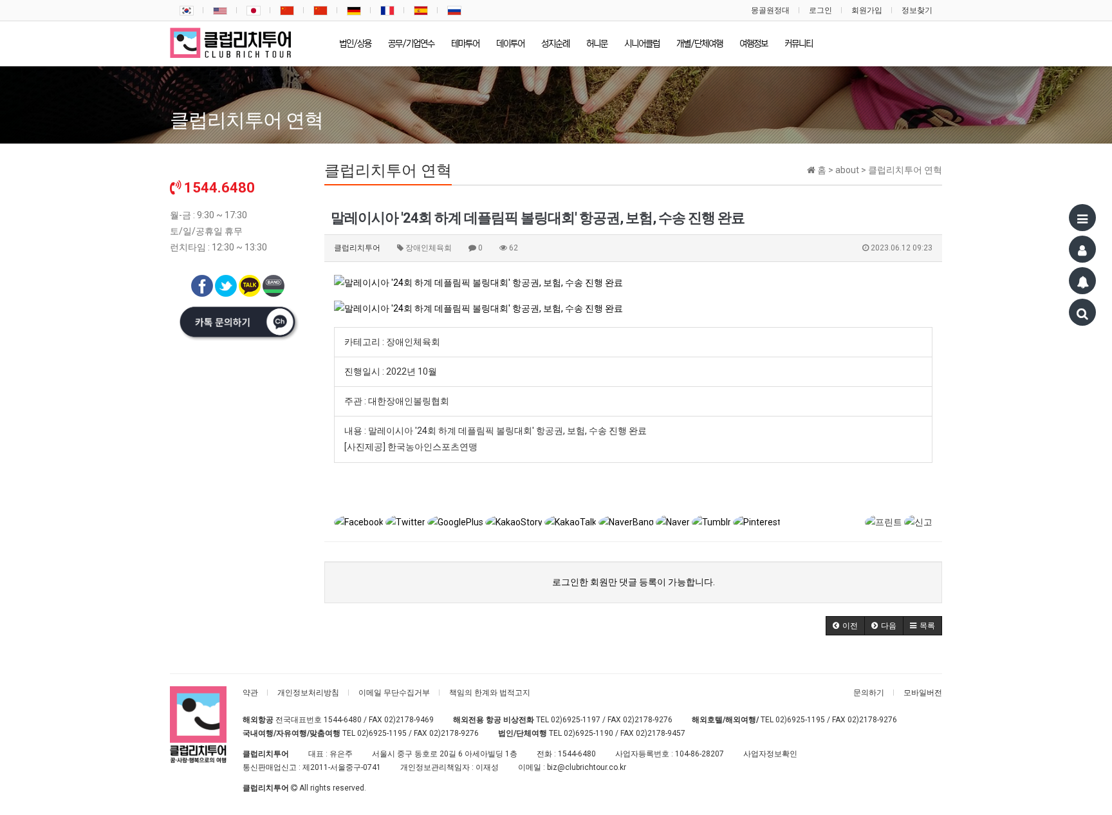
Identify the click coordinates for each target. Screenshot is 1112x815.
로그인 (820, 10)
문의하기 (868, 692)
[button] (845, 625)
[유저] (1082, 249)
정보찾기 (917, 10)
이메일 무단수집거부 (394, 692)
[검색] (1082, 312)
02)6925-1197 (575, 719)
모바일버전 (923, 692)
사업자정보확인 (770, 753)
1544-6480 (343, 719)
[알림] (1082, 280)
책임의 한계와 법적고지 (489, 692)
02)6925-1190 (588, 733)
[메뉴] (1082, 217)
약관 (250, 692)
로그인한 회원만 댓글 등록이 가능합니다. (633, 582)
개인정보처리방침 (308, 692)
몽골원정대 (770, 10)
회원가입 (866, 10)
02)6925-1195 (800, 719)
